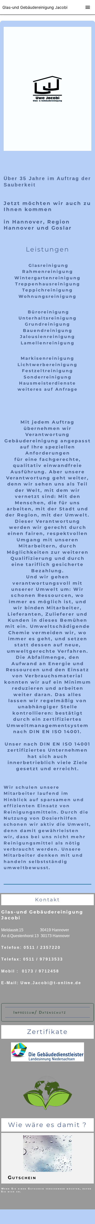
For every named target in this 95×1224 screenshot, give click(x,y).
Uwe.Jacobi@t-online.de (50, 983)
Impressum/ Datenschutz (39, 1012)
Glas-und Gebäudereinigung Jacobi (34, 7)
